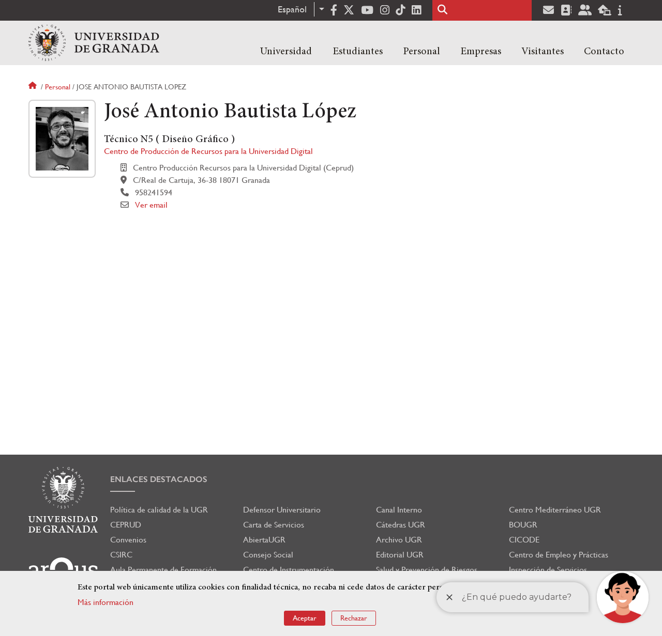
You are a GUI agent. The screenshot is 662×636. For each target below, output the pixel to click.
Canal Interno (399, 510)
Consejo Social (268, 555)
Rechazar (353, 618)
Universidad (286, 51)
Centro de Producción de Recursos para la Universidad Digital (208, 151)
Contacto (604, 51)
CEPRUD (125, 525)
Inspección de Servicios (548, 570)
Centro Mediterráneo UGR (555, 510)
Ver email (151, 205)
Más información (105, 602)
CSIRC (121, 555)
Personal (421, 51)
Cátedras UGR (400, 525)
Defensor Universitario (282, 510)
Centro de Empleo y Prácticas (558, 555)
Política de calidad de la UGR (159, 510)
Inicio (33, 87)
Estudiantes (358, 51)
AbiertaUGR (264, 540)
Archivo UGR (399, 540)
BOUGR (523, 525)
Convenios (128, 540)
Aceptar (305, 618)
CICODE (524, 540)
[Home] (93, 43)
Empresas (480, 51)
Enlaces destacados (158, 479)
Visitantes (542, 51)
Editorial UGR (400, 555)
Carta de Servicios (273, 525)
